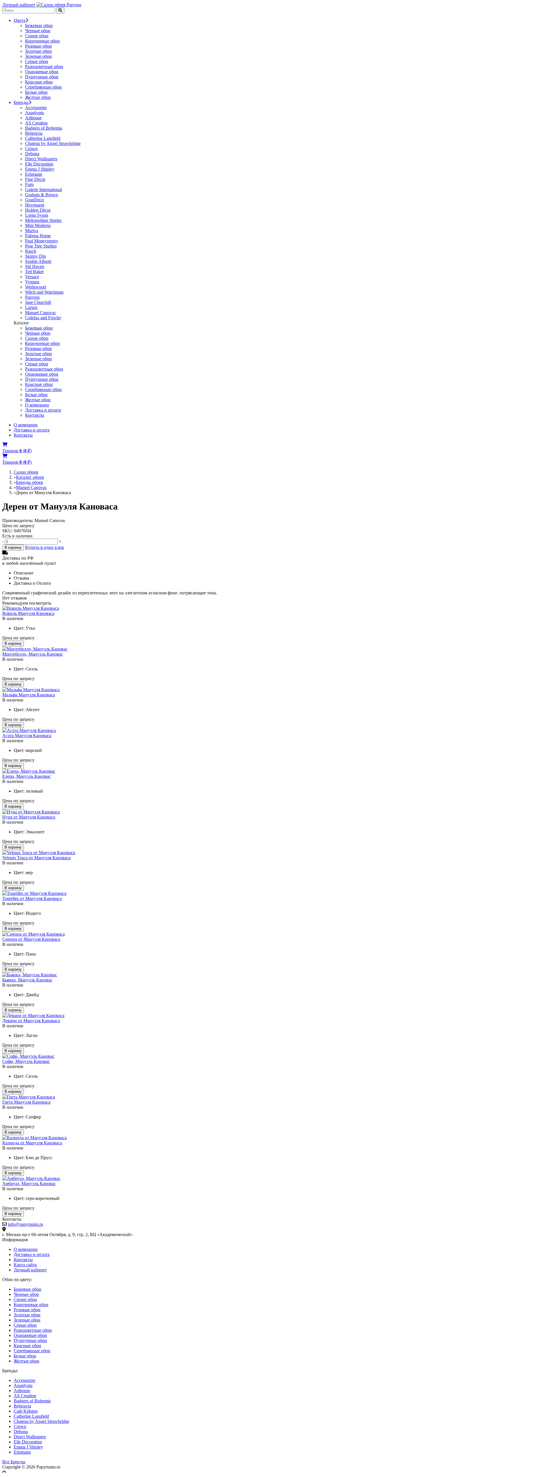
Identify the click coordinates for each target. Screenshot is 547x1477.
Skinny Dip (35, 256)
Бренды (21, 102)
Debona (32, 153)
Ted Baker (34, 271)
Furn (29, 184)
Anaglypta (34, 112)
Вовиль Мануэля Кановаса (28, 613)
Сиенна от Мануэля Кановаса (31, 939)
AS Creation (36, 122)
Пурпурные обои (41, 76)
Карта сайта (25, 1264)
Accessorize (36, 107)
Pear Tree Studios (41, 246)
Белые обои (36, 92)
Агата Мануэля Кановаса (26, 735)
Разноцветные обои (44, 66)
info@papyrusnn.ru (25, 1224)
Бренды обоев (29, 482)
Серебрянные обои (43, 87)
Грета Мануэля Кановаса (26, 1102)
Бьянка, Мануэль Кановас (27, 979)
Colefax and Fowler (43, 317)
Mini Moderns (38, 225)
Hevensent (34, 204)
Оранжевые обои (41, 71)
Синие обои (36, 35)
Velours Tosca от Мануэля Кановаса (36, 857)
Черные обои (37, 30)
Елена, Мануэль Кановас (26, 776)
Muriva (31, 230)
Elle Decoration (39, 163)
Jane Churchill (38, 302)
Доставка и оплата (43, 410)
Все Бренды (13, 1461)
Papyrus (32, 297)
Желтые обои (38, 97)
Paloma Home (38, 235)
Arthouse (33, 117)
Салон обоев (26, 472)
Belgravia (33, 133)
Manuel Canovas (40, 312)
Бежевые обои (39, 25)
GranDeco (34, 199)
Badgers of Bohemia (43, 128)
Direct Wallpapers (41, 158)
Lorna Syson (36, 215)
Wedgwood (35, 287)
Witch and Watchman (44, 292)
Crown (31, 148)
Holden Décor (38, 210)
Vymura (32, 281)
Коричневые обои (42, 40)
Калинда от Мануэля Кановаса (32, 1142)
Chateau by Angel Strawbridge (53, 143)
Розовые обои (38, 46)
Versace (32, 276)
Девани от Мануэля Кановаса (31, 1020)
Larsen (31, 307)
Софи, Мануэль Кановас (26, 1061)
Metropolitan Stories (43, 220)
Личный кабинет (18, 4)
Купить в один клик (44, 547)
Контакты (34, 415)
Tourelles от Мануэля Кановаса (32, 898)
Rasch (30, 251)
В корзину (13, 547)
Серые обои (36, 61)
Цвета (19, 20)
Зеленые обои (38, 56)
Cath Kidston (26, 1411)
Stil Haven (34, 266)
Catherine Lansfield (42, 138)
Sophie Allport (38, 261)
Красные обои (39, 81)
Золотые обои (38, 51)
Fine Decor (35, 179)
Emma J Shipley (39, 169)
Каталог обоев (30, 477)
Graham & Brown (41, 194)
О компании (37, 404)
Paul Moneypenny (41, 240)
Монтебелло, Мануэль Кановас (32, 654)
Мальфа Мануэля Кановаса (28, 694)
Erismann (33, 174)
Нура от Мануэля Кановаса (28, 817)
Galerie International (43, 189)
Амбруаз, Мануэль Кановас (29, 1183)
